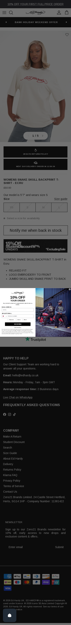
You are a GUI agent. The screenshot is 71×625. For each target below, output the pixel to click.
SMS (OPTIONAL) (6, 313)
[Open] (9, 615)
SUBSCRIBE (17, 324)
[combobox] (4, 316)
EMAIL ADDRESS (6, 307)
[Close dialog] (69, 289)
